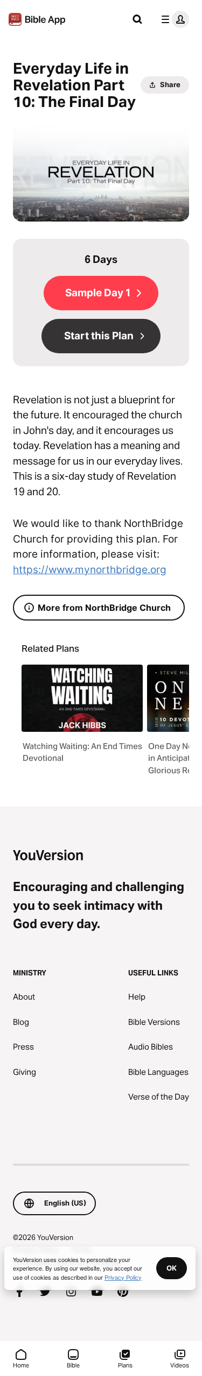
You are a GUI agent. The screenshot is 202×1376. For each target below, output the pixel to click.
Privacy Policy (123, 1277)
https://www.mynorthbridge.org (89, 570)
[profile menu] (172, 19)
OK (171, 1268)
